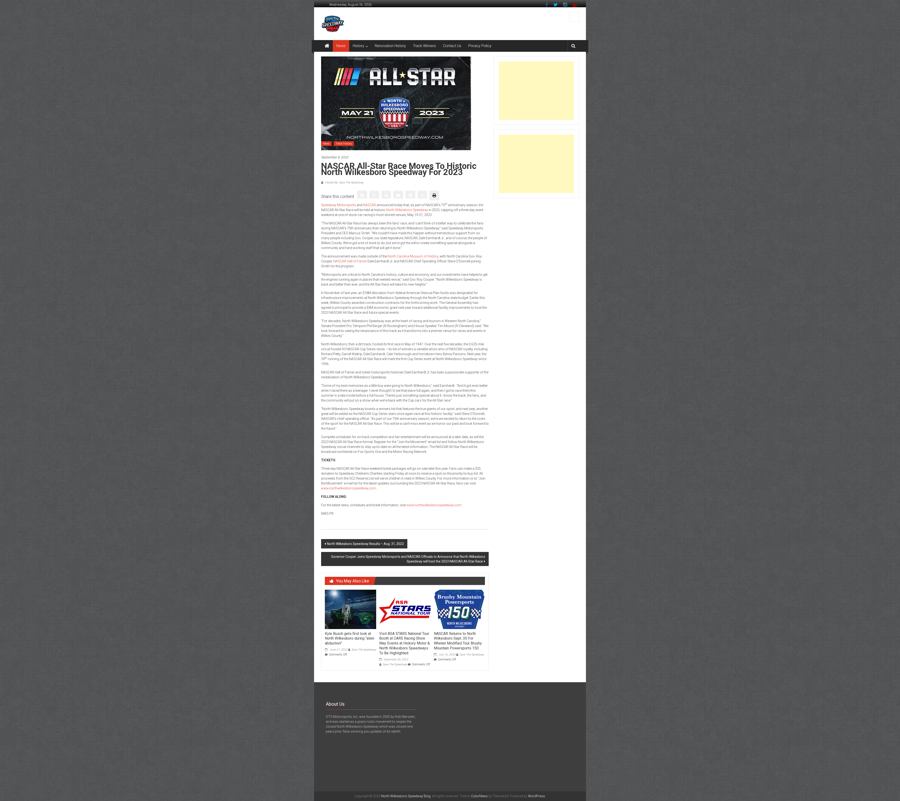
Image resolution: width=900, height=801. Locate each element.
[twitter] (374, 194)
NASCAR (369, 205)
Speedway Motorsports (338, 205)
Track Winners (424, 46)
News (341, 46)
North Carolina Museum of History (413, 256)
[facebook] (362, 194)
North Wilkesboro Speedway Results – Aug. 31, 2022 (365, 544)
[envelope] (398, 194)
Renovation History (390, 46)
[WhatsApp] (422, 194)
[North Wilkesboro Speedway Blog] (327, 46)
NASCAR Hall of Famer (350, 261)
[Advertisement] (536, 90)
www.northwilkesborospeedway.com (348, 488)
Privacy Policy (479, 46)
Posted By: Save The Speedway (344, 182)
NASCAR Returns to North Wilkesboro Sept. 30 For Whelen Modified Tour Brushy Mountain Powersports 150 (458, 640)
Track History (344, 143)
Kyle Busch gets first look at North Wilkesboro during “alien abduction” (349, 638)
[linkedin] (386, 194)
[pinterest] (410, 194)
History (358, 46)
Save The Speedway (363, 649)
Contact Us (452, 46)
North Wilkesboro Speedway (407, 210)
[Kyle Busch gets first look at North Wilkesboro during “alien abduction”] (350, 609)
